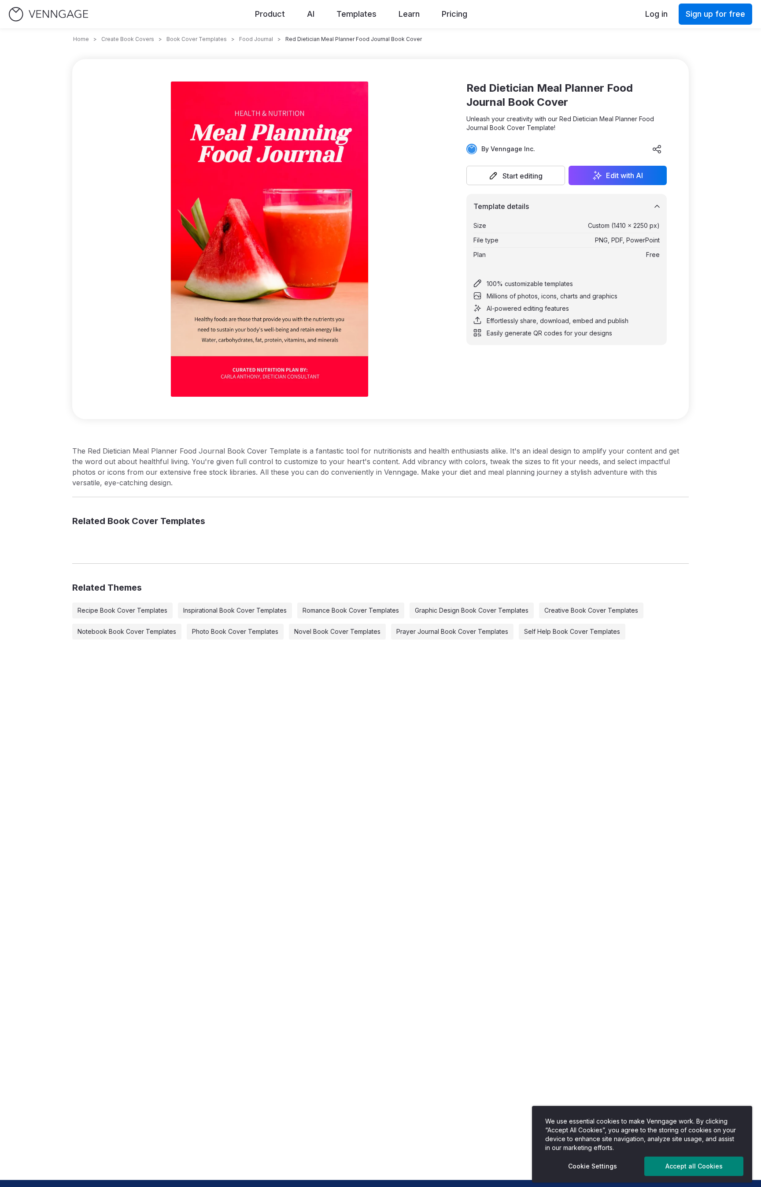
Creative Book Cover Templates (591, 610)
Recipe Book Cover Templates (122, 610)
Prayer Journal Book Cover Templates (452, 631)
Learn (409, 14)
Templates (356, 14)
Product (270, 14)
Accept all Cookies (694, 1166)
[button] (515, 175)
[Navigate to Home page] (48, 14)
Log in (656, 14)
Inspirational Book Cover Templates (235, 610)
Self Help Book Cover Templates (572, 631)
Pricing (454, 14)
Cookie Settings (592, 1166)
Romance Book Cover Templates (351, 610)
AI (310, 14)
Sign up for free (715, 14)
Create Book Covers (127, 39)
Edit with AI (624, 175)
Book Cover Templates (196, 39)
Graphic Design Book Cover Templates (471, 610)
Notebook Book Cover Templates (127, 631)
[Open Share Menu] (657, 149)
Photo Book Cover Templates (235, 631)
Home (81, 39)
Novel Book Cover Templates (337, 631)
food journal (256, 39)
